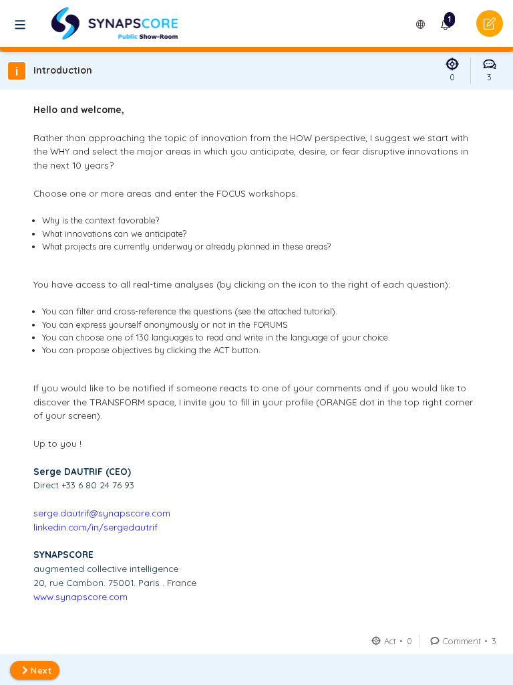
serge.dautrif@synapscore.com (101, 512)
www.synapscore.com (80, 596)
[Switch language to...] (420, 24)
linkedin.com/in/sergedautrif (95, 526)
